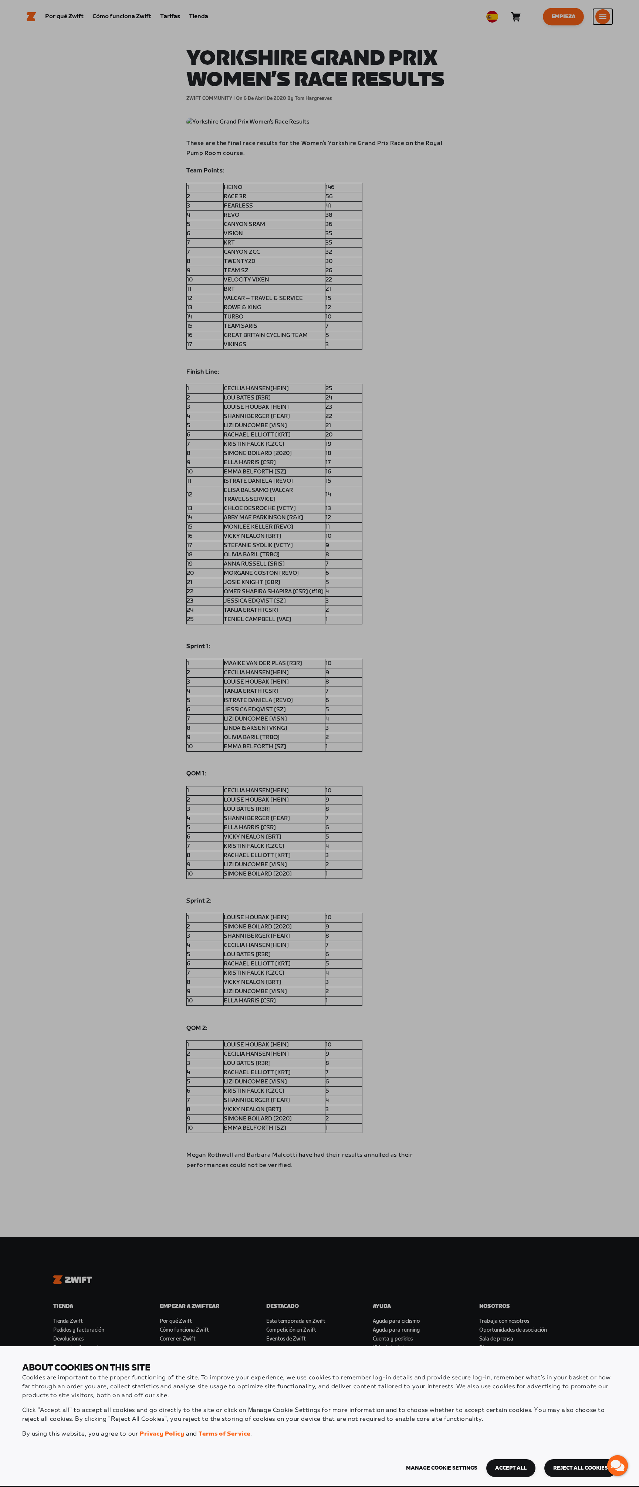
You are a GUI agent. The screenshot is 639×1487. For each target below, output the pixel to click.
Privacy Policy (162, 1433)
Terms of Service (224, 1433)
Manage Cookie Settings (441, 1468)
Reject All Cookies (580, 1468)
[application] (618, 1465)
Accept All (511, 1468)
